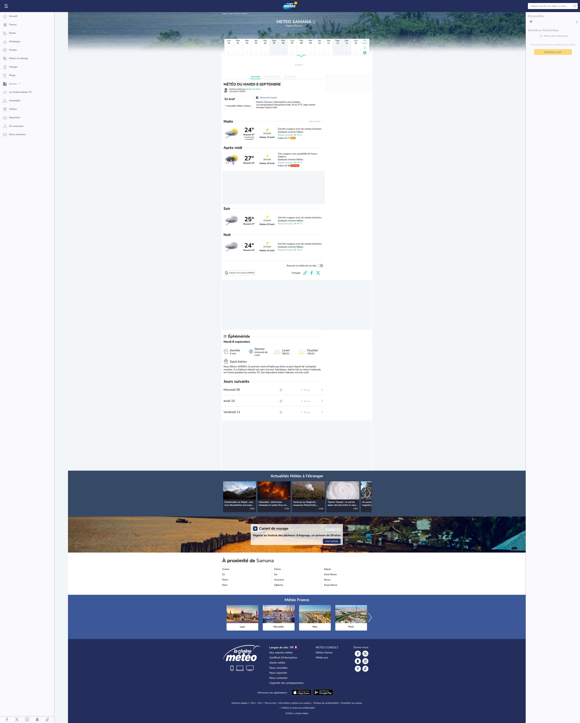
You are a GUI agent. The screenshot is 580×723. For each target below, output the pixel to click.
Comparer (290, 76)
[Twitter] (365, 654)
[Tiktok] (365, 669)
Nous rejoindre (278, 673)
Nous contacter (278, 678)
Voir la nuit (314, 121)
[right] (369, 493)
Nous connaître (278, 668)
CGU (252, 703)
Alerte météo (277, 662)
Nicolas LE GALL (253, 89)
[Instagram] (365, 661)
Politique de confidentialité (325, 703)
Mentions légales (240, 703)
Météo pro (322, 657)
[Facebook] (358, 654)
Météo (224, 14)
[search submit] (575, 6)
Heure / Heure (272, 76)
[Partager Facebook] (312, 273)
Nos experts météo (281, 652)
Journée (255, 76)
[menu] (6, 6)
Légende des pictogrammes (286, 683)
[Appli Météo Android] (323, 692)
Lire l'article (331, 541)
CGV (259, 703)
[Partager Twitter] (318, 273)
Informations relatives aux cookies (294, 703)
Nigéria (231, 14)
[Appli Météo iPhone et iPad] (301, 692)
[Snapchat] (358, 661)
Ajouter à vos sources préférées (242, 273)
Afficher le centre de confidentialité (298, 708)
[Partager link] (305, 273)
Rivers (237, 14)
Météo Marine (324, 652)
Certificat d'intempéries (283, 657)
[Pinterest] (358, 669)
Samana (244, 14)
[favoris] (314, 22)
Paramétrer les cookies (351, 703)
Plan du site (270, 703)
